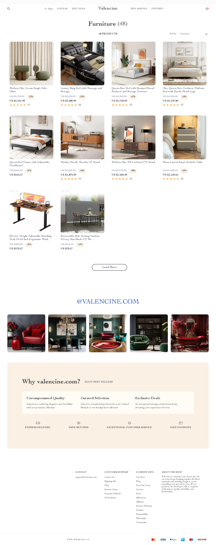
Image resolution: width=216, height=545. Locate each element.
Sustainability (142, 514)
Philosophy (141, 518)
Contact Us (109, 477)
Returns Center (111, 490)
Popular (62, 9)
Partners (140, 510)
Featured (157, 9)
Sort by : (173, 34)
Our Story (140, 477)
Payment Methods (112, 494)
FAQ (106, 486)
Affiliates (140, 502)
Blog (138, 481)
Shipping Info (110, 481)
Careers (139, 490)
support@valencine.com (86, 477)
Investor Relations (144, 506)
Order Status (110, 498)
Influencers (141, 498)
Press (138, 494)
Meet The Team (143, 486)
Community (141, 523)
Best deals (78, 9)
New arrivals (139, 9)
